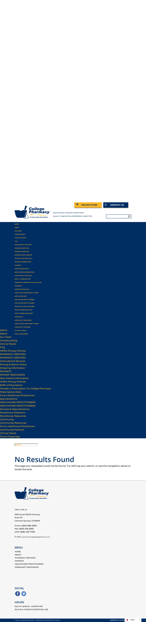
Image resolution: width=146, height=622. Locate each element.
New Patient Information (24, 272)
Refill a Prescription (23, 279)
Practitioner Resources (13, 416)
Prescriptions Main (22, 289)
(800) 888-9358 (29, 525)
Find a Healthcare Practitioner (27, 293)
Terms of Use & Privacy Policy (48, 620)
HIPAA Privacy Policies (23, 275)
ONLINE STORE (89, 205)
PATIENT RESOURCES (22, 269)
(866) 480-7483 (27, 532)
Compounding (20, 234)
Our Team (18, 231)
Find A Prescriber (21, 334)
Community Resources (23, 320)
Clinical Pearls (20, 238)
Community (19, 317)
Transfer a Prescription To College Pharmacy (25, 388)
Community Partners (23, 327)
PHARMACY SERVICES (22, 248)
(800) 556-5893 (26, 529)
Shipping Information (23, 262)
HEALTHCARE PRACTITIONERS (24, 299)
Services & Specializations (24, 306)
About (17, 224)
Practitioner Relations (23, 310)
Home (18, 552)
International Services (23, 255)
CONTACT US (117, 205)
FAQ (16, 241)
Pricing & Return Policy (24, 258)
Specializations (8, 398)
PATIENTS (18, 265)
